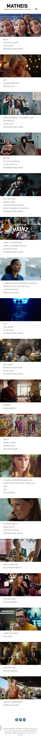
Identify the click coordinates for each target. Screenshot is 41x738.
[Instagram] (16, 719)
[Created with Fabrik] (1, 728)
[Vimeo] (20, 719)
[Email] (24, 719)
